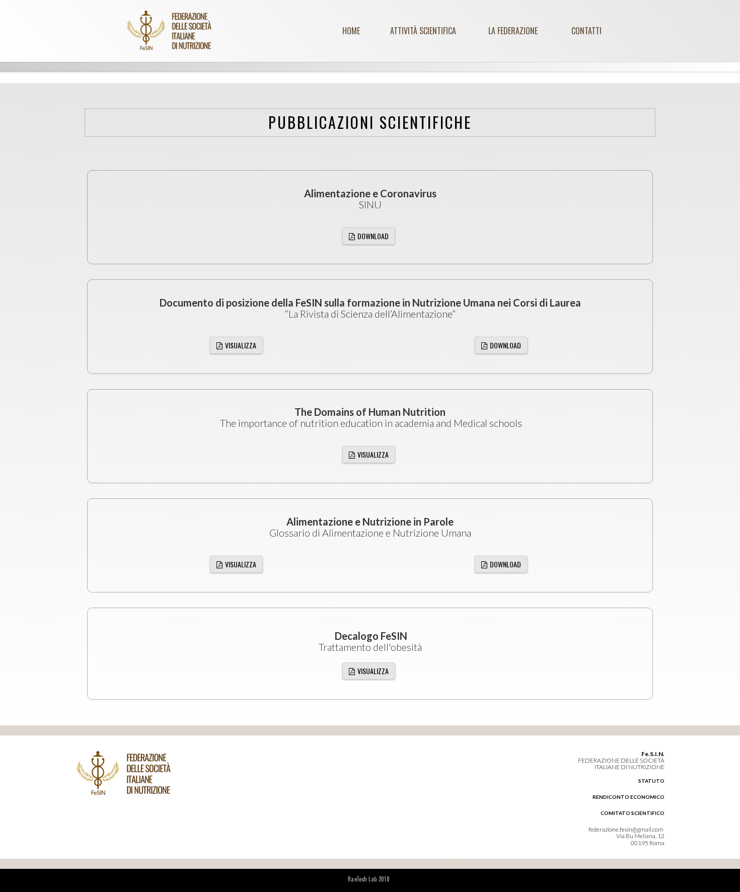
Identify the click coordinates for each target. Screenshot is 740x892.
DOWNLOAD (373, 236)
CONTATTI (586, 31)
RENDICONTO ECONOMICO (628, 797)
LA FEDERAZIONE (513, 31)
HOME (351, 31)
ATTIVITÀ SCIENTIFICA (423, 31)
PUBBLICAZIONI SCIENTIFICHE (370, 122)
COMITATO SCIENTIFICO (632, 813)
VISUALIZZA (240, 345)
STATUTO (651, 781)
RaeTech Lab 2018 (369, 879)
